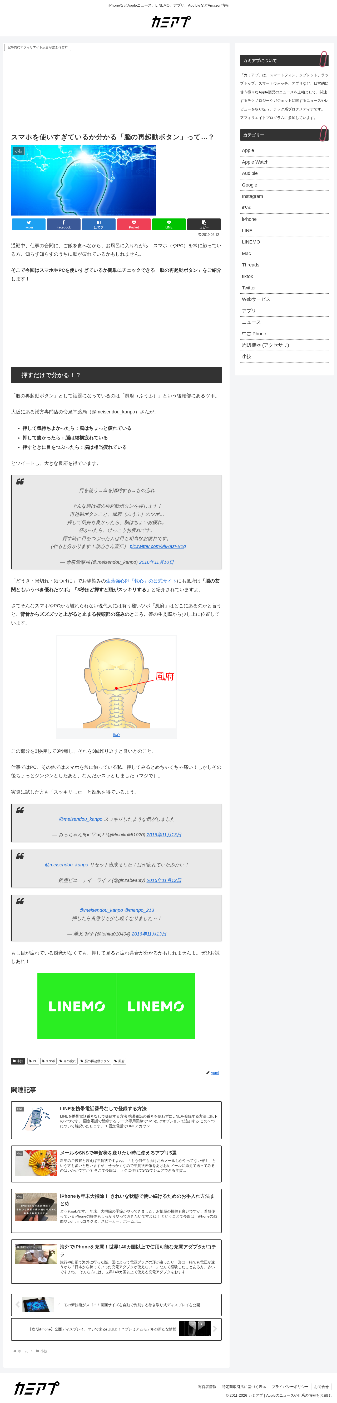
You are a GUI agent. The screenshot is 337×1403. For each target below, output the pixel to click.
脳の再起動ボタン (97, 1061)
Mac (246, 253)
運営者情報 (207, 1387)
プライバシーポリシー (290, 1387)
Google (249, 185)
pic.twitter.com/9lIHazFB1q (158, 546)
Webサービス (256, 299)
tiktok (247, 276)
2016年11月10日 (156, 562)
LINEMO (251, 242)
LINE (247, 230)
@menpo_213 (139, 910)
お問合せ (321, 1387)
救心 (116, 735)
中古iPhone (254, 333)
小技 (20, 1061)
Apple (248, 150)
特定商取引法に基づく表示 (244, 1387)
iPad (246, 207)
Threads (250, 265)
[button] (204, 224)
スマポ (50, 1061)
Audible (250, 173)
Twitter (249, 287)
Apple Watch (255, 162)
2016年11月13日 (164, 834)
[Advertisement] (116, 91)
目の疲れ (69, 1061)
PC (35, 1061)
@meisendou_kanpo (80, 819)
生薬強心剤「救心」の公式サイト (141, 581)
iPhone (249, 219)
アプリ (249, 310)
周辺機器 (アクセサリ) (265, 345)
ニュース (251, 322)
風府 (121, 1061)
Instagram (252, 196)
